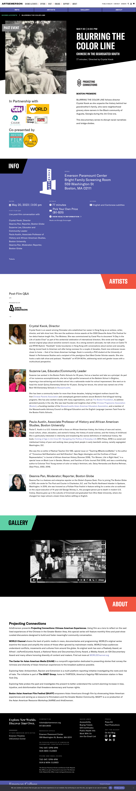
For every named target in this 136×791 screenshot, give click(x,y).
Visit (50, 3)
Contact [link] (117, 3)
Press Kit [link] (109, 722)
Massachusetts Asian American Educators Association (84, 406)
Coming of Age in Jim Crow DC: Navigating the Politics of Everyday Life (66, 439)
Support (66, 3)
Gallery (85, 10)
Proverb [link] (108, 784)
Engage (57, 3)
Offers (42, 3)
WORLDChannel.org (99, 655)
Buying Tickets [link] (86, 725)
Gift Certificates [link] (87, 728)
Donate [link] (123, 3)
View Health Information (65, 217)
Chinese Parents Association (45, 396)
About (74, 3)
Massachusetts (63, 387)
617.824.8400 (45, 726)
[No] (133, 788)
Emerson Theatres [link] (17, 736)
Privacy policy (119, 788)
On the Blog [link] (110, 732)
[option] (68, 561)
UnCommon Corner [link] (17, 738)
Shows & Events (31, 3)
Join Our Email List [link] (88, 736)
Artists (51, 10)
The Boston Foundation (103, 399)
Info (17, 10)
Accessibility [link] (85, 722)
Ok (110, 788)
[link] (106, 736)
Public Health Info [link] (87, 730)
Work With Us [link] (86, 733)
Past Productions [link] (112, 725)
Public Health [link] (107, 3)
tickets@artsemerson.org (50, 722)
